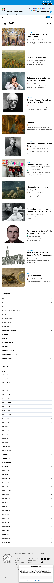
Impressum (43, 580)
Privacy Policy (37, 580)
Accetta (22, 577)
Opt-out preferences (31, 580)
